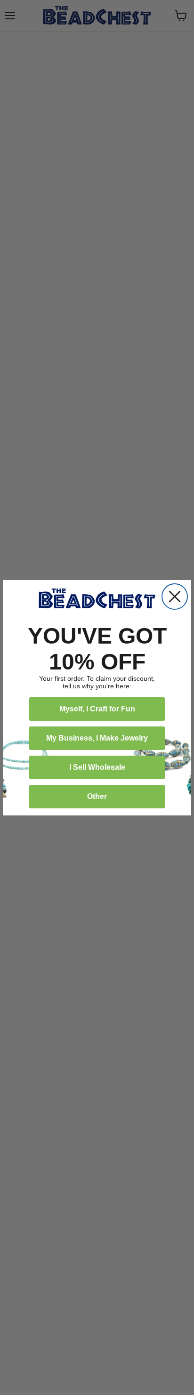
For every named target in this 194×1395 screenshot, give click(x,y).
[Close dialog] (174, 596)
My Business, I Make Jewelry (97, 738)
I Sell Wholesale (97, 767)
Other (97, 796)
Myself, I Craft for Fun (97, 709)
